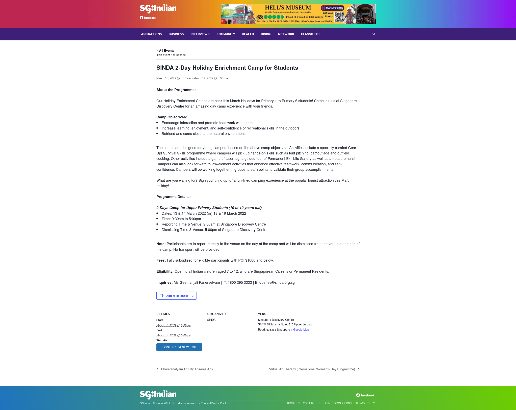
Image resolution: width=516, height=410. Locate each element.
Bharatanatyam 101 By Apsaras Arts (186, 369)
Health (248, 34)
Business (176, 34)
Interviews (200, 34)
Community (225, 34)
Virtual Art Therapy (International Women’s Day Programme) (312, 369)
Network (286, 34)
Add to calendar (177, 296)
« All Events (165, 50)
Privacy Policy (365, 403)
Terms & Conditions (337, 403)
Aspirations (151, 34)
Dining (266, 34)
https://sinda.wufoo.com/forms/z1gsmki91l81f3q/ (179, 347)
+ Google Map (300, 329)
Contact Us (311, 403)
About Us (293, 403)
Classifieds (310, 34)
